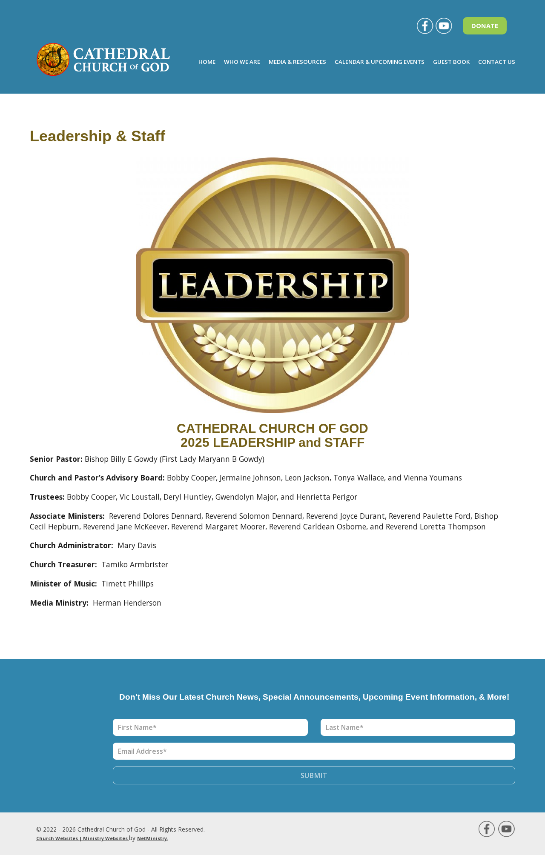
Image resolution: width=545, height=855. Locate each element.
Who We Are (242, 62)
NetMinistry (152, 838)
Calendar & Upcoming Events (380, 62)
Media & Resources (297, 62)
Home (206, 62)
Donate (484, 25)
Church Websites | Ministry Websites (82, 838)
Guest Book (451, 62)
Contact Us (496, 62)
